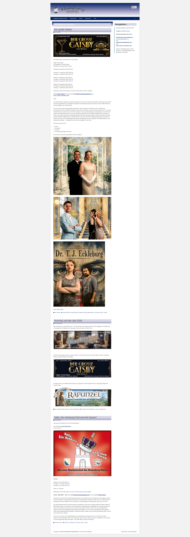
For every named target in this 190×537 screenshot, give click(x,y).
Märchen (63, 409)
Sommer (86, 522)
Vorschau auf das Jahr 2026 (68, 320)
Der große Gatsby (63, 29)
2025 (66, 522)
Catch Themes (133, 531)
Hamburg (72, 522)
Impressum (88, 18)
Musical (58, 312)
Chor (95, 18)
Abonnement (73, 18)
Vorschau (98, 409)
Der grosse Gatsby (120, 27)
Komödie (59, 409)
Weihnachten (76, 409)
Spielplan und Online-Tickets (60, 18)
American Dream (66, 312)
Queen (82, 522)
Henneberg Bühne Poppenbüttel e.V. (71, 531)
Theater (105, 312)
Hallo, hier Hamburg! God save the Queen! (75, 417)
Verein (80, 18)
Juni (75, 522)
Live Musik (97, 312)
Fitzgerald (81, 312)
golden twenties (90, 312)
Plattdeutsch (92, 409)
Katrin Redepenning (66, 426)
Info (55, 312)
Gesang (85, 312)
